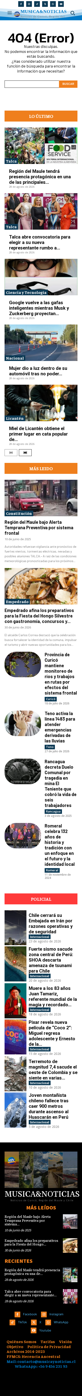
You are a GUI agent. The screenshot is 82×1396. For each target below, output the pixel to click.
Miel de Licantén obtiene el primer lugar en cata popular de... (38, 434)
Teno (50, 747)
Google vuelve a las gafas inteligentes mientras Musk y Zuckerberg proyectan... (39, 308)
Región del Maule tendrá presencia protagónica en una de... (32, 1272)
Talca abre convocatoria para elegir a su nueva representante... (31, 1294)
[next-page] (25, 452)
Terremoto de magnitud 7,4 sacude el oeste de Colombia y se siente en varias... (53, 1070)
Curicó (50, 699)
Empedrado (17, 601)
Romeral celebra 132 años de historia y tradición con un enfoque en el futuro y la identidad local (60, 845)
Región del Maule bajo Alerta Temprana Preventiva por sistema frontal (39, 527)
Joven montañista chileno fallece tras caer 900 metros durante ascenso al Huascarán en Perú (49, 1106)
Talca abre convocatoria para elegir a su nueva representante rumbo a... (39, 242)
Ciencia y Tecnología (26, 292)
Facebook (30, 1314)
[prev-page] (11, 452)
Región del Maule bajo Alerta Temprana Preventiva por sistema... (28, 1221)
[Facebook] (21, 4)
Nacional (15, 358)
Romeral (52, 870)
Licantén (15, 418)
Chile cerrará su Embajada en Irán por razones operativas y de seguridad (51, 923)
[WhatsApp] (53, 4)
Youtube (45, 1330)
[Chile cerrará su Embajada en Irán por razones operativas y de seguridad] (15, 927)
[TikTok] (37, 4)
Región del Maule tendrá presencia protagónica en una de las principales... (40, 177)
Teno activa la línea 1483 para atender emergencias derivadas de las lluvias (60, 727)
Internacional (39, 937)
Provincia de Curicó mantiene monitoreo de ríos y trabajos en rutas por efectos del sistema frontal (61, 673)
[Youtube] (61, 4)
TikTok (22, 1322)
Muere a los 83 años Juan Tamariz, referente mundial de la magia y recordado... (53, 996)
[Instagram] (29, 4)
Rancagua (53, 811)
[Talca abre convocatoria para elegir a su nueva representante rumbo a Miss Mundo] (41, 211)
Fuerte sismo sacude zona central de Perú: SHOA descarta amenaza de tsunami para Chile (51, 960)
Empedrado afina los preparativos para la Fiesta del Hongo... (31, 1243)
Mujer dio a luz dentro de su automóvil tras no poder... (38, 371)
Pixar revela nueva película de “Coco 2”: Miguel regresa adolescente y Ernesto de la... (52, 1033)
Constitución (19, 513)
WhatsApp (61, 1322)
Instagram (56, 1314)
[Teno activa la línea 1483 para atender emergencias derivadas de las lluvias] (23, 723)
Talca (11, 160)
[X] (45, 4)
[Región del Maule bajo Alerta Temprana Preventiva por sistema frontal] (41, 498)
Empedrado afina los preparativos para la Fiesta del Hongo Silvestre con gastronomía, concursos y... (39, 615)
